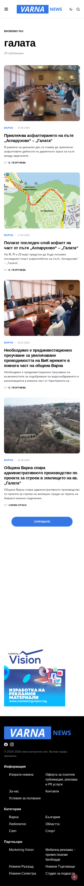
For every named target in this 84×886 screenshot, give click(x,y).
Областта (52, 824)
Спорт (50, 831)
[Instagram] (12, 744)
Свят (13, 831)
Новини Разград (21, 866)
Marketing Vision (21, 850)
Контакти (52, 791)
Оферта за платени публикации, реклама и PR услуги (61, 779)
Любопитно (17, 824)
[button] (6, 9)
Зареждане (42, 521)
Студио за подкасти (60, 873)
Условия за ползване (25, 798)
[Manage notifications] (74, 877)
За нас (14, 791)
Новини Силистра (22, 873)
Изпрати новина (21, 774)
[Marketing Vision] (34, 675)
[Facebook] (6, 744)
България (52, 817)
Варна (8, 127)
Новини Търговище (60, 866)
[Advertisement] (42, 593)
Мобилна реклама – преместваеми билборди (60, 854)
